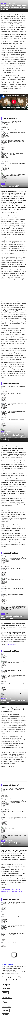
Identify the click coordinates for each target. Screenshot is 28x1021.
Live (3, 431)
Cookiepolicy (7, 997)
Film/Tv (4, 3)
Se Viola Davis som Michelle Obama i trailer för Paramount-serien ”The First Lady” (14, 7)
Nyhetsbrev (6, 988)
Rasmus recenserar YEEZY (10, 186)
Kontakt (5, 1014)
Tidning (5, 992)
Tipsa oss (5, 1010)
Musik (3, 698)
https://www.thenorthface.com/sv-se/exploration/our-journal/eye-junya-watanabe (11, 891)
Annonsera (6, 1006)
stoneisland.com (11, 644)
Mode (3, 183)
